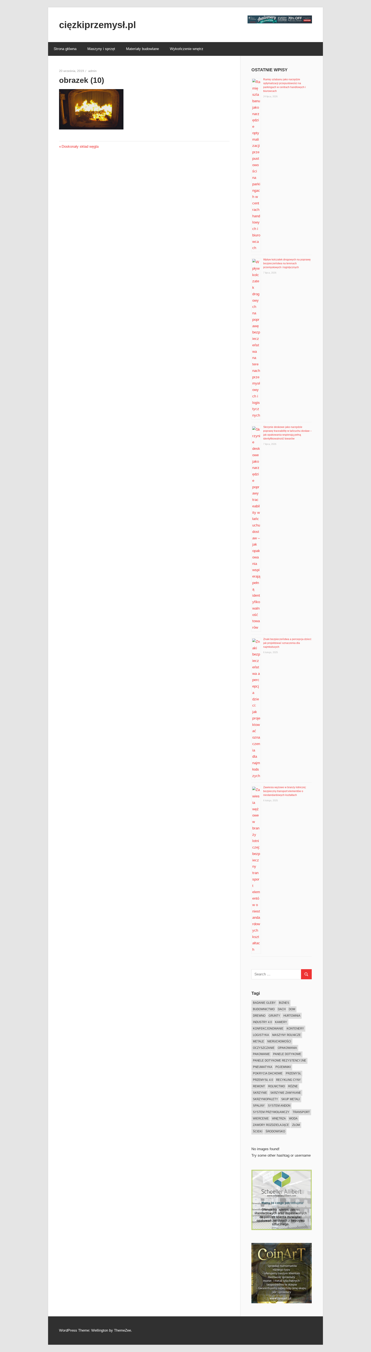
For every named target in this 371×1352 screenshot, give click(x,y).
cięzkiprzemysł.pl (97, 25)
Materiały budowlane (142, 49)
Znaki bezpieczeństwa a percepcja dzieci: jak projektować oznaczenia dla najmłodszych (287, 643)
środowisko (275, 1131)
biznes (284, 1002)
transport (301, 1112)
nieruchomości (279, 1041)
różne (293, 1086)
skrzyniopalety (265, 1099)
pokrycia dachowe (268, 1073)
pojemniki (283, 1067)
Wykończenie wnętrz (186, 49)
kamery (281, 1022)
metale (258, 1041)
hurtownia (291, 1015)
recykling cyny (288, 1079)
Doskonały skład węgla (80, 146)
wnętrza (279, 1118)
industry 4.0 (262, 1022)
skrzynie (260, 1092)
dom (292, 1009)
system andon (279, 1105)
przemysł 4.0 (263, 1079)
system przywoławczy (271, 1112)
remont (259, 1086)
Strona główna (65, 49)
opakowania (287, 1047)
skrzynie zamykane (285, 1092)
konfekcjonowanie (268, 1028)
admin (92, 71)
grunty (274, 1015)
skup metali (290, 1099)
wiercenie (261, 1118)
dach (282, 1009)
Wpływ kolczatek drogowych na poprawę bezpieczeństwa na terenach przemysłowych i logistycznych (287, 263)
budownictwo (264, 1009)
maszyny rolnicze (286, 1035)
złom (296, 1125)
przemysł (293, 1073)
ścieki (257, 1131)
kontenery (295, 1028)
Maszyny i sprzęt (101, 49)
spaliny (259, 1105)
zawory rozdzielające (271, 1125)
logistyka (261, 1035)
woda (293, 1118)
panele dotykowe (287, 1054)
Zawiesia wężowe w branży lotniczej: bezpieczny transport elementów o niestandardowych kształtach (284, 791)
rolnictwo (276, 1086)
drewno (259, 1015)
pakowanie (261, 1054)
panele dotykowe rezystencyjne (279, 1060)
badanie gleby (264, 1002)
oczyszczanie (264, 1047)
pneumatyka (262, 1067)
